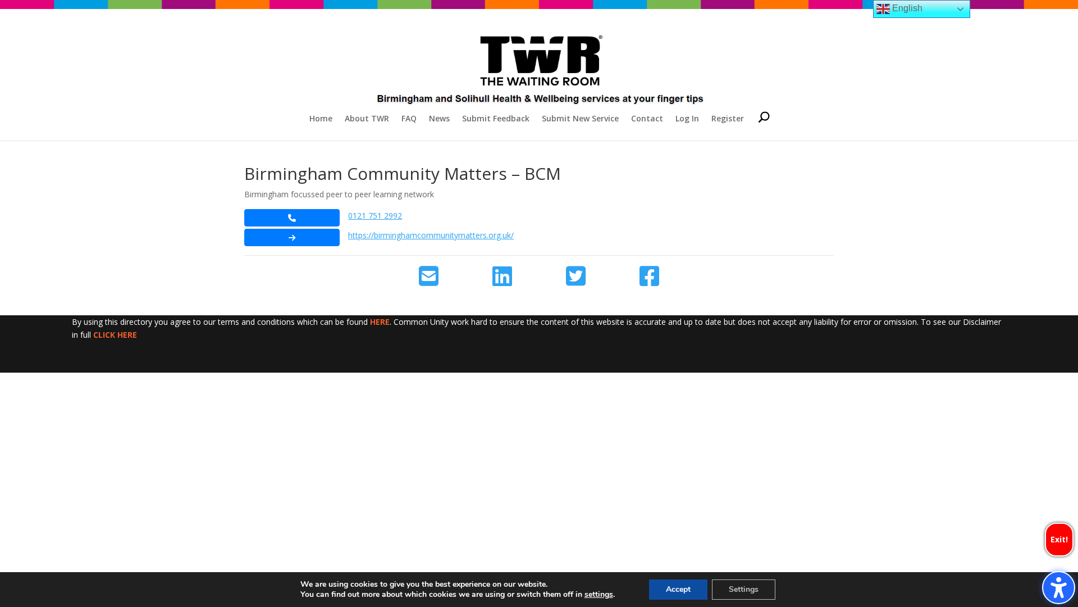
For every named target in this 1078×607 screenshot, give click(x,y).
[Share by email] (428, 276)
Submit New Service (580, 119)
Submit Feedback (495, 119)
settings (598, 595)
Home (320, 119)
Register (727, 119)
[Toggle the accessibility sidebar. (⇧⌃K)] (1058, 587)
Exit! (1059, 539)
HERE (380, 321)
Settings (744, 589)
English (906, 8)
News (439, 119)
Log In (687, 119)
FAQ (409, 119)
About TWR (367, 119)
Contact (647, 119)
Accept (678, 589)
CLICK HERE (115, 334)
